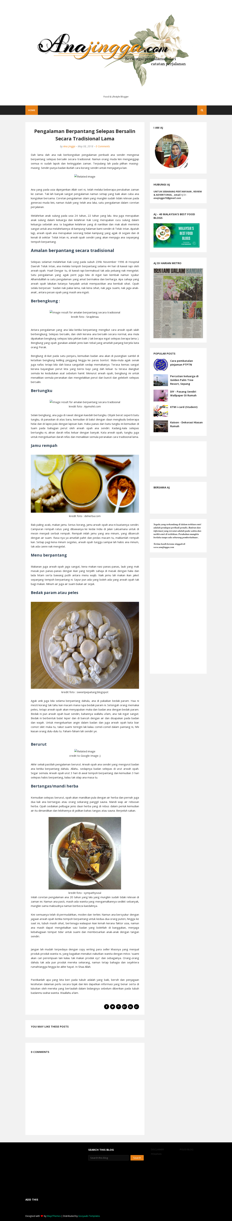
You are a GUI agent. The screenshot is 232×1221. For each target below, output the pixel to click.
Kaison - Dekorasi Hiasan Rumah (186, 424)
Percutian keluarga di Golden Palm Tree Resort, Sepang (184, 380)
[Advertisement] (178, 615)
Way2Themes (54, 1216)
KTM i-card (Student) (184, 407)
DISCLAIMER (157, 1149)
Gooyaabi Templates (89, 1216)
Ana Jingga (69, 146)
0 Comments (103, 146)
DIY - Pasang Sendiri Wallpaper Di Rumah (183, 393)
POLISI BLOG (186, 1149)
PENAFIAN (156, 1154)
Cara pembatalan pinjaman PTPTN (181, 362)
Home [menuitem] (31, 110)
